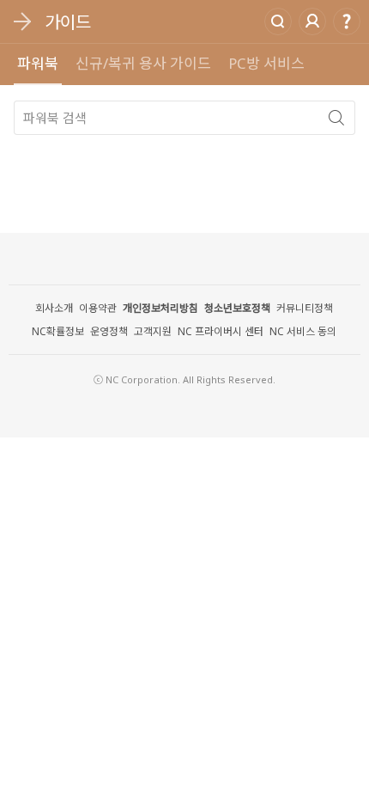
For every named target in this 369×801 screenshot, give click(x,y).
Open (21, 21)
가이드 (68, 22)
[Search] (336, 117)
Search (278, 21)
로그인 (312, 21)
